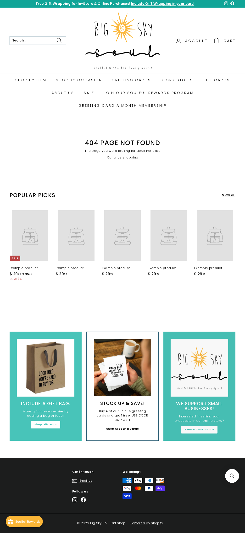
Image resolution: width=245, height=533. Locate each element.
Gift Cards (216, 79)
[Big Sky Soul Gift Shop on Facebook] (83, 499)
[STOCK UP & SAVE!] (122, 367)
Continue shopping (122, 157)
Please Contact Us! (199, 429)
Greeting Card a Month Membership (122, 105)
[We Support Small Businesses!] (199, 368)
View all (228, 195)
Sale (89, 92)
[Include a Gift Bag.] (45, 368)
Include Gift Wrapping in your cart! (162, 3)
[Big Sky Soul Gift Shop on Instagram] (74, 499)
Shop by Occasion (79, 79)
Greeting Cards (131, 79)
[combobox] (38, 40)
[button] (232, 476)
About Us (62, 92)
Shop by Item (30, 79)
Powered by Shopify (146, 523)
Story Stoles (177, 79)
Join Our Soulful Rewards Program (149, 92)
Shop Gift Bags (45, 424)
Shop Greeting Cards (122, 429)
